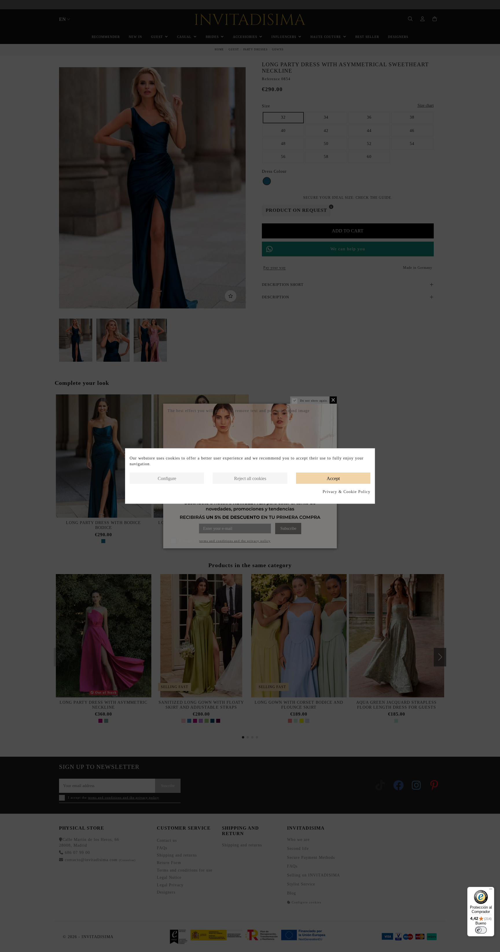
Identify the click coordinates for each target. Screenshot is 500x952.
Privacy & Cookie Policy (346, 492)
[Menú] (490, 890)
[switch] (481, 930)
